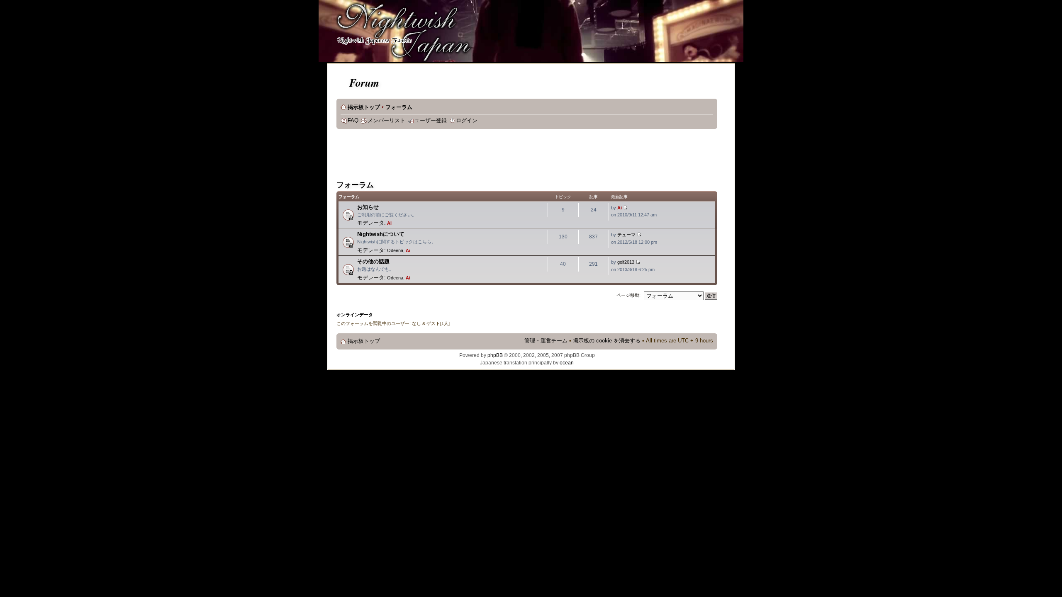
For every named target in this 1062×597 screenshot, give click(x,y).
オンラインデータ (354, 314)
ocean (567, 362)
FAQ (353, 121)
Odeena (395, 250)
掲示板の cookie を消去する (607, 341)
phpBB (495, 355)
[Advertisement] (487, 156)
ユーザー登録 (430, 121)
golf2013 (625, 262)
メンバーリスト (386, 121)
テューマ (626, 234)
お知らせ (368, 207)
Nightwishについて (380, 234)
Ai (389, 223)
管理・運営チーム (546, 341)
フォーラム (398, 107)
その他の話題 (373, 261)
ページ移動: (628, 295)
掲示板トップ (364, 107)
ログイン (466, 121)
